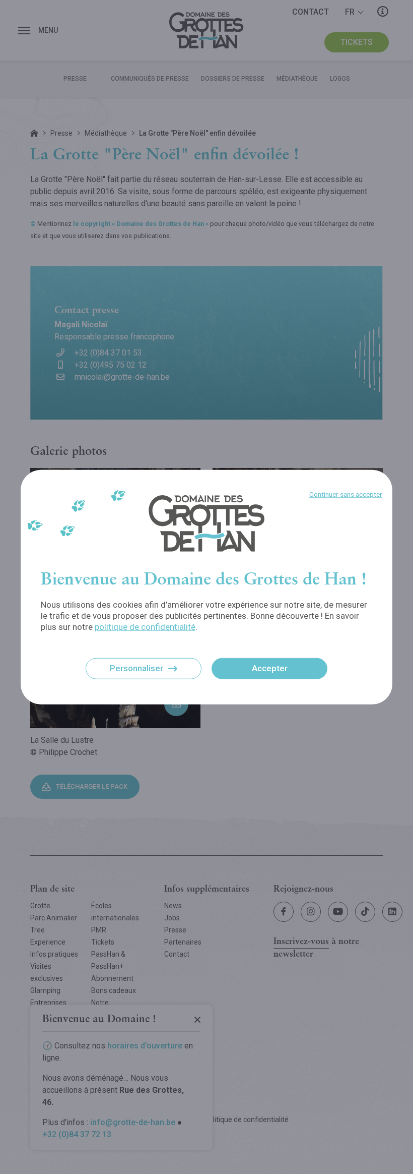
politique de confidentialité (145, 627)
